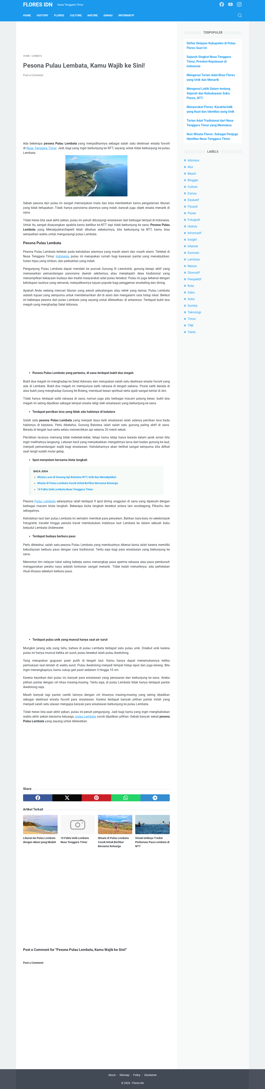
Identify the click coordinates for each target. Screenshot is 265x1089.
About (112, 1075)
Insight (192, 239)
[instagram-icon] (239, 5)
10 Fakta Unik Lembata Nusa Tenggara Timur (65, 489)
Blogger (193, 180)
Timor (192, 319)
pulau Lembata (85, 716)
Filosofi (193, 206)
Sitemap (124, 1075)
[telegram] (155, 797)
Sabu (191, 292)
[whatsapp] (125, 797)
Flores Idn (38, 4)
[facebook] (37, 797)
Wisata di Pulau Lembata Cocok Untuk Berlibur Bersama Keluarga (77, 483)
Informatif (126, 15)
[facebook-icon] (221, 5)
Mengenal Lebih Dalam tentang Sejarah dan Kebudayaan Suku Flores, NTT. (208, 93)
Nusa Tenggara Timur (41, 148)
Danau (108, 15)
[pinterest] (96, 797)
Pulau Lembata (44, 501)
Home (27, 15)
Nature (92, 15)
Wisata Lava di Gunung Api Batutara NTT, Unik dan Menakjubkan (76, 477)
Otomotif (194, 272)
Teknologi (194, 312)
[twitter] (67, 797)
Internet (193, 246)
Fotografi (194, 220)
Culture (76, 15)
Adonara (193, 160)
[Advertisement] (96, 37)
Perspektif (194, 279)
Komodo (193, 253)
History (42, 15)
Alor (190, 167)
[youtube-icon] (230, 5)
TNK (191, 325)
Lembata (194, 259)
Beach (192, 173)
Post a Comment (33, 75)
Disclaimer (150, 1075)
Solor (191, 299)
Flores (59, 15)
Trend (191, 332)
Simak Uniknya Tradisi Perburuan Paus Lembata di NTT (152, 842)
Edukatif (193, 200)
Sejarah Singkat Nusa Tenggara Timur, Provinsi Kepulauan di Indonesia (209, 61)
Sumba (192, 306)
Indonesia (62, 256)
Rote (191, 286)
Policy (136, 1075)
